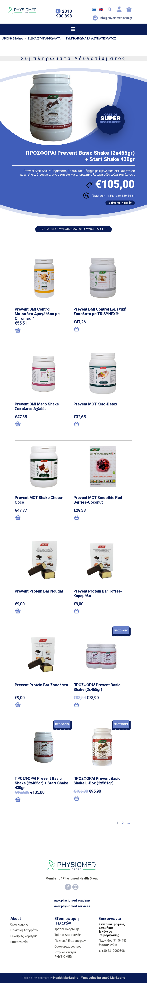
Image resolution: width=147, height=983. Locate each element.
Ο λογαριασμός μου (68, 946)
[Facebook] (68, 887)
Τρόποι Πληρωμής (67, 929)
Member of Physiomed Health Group (72, 878)
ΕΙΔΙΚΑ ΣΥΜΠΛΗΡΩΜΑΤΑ (44, 38)
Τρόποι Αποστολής (68, 935)
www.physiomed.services (72, 906)
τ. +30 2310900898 (112, 951)
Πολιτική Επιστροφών (70, 941)
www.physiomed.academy (72, 900)
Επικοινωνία (19, 942)
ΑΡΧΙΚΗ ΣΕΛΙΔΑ (12, 38)
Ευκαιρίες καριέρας (24, 936)
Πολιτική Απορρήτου (24, 930)
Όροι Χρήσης (19, 924)
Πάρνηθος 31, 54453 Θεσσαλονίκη (113, 943)
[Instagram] (75, 887)
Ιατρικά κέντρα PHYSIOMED (65, 954)
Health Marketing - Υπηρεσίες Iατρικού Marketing (89, 978)
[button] (34, 330)
